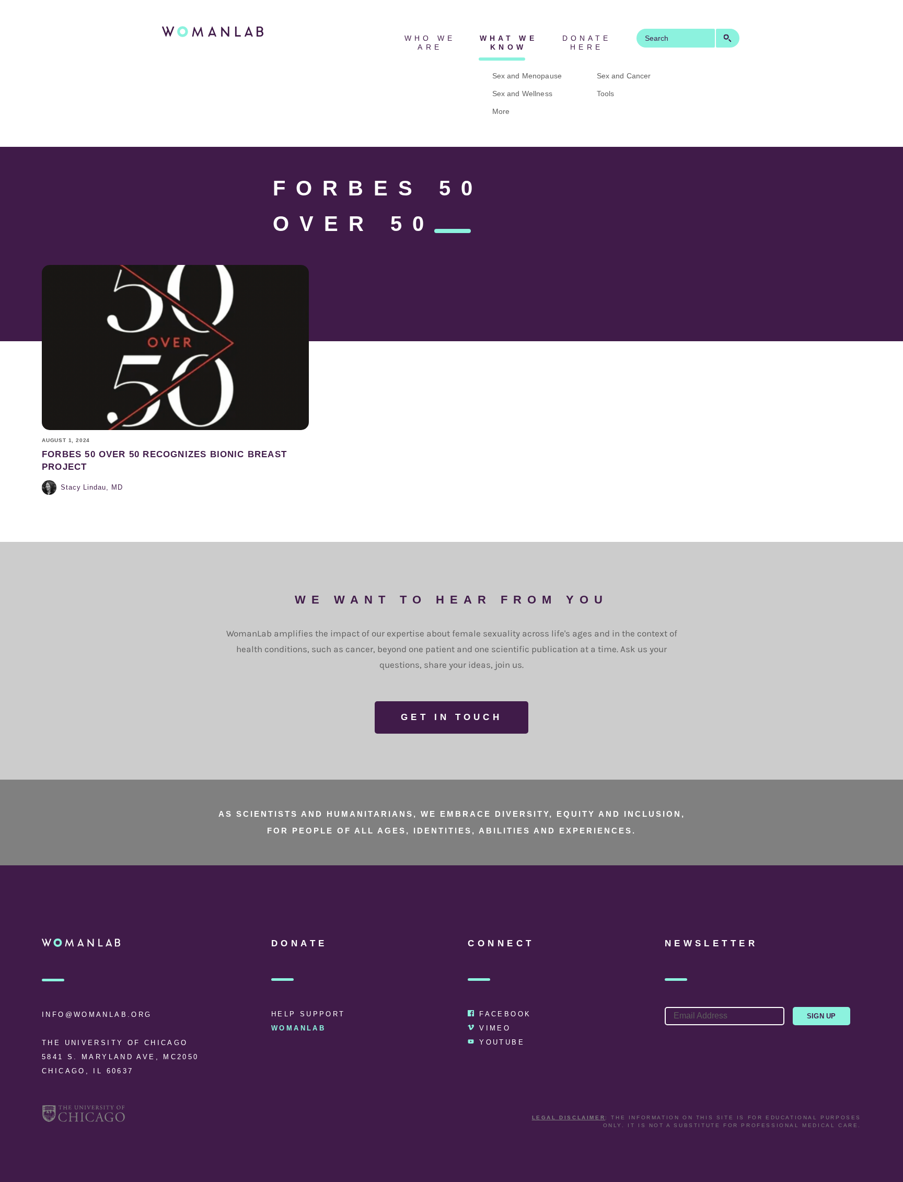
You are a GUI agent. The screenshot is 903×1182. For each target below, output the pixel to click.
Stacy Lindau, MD (92, 487)
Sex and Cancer (624, 76)
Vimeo (495, 1028)
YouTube (502, 1042)
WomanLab (298, 1028)
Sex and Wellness (522, 93)
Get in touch (451, 717)
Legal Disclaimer (569, 1117)
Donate (299, 943)
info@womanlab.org (97, 1014)
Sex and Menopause (527, 76)
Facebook (505, 1014)
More (501, 111)
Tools (606, 93)
